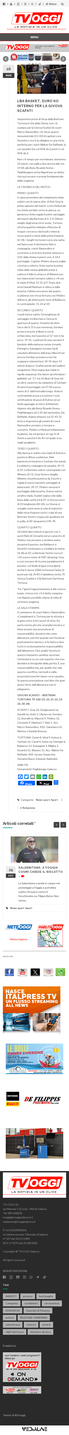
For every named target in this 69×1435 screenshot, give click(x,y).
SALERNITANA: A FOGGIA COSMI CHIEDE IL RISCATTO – (40, 872)
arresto (28, 1296)
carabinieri (31, 1303)
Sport (54, 799)
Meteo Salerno (19, 939)
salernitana (12, 1324)
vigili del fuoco (14, 1331)
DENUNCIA (12, 1310)
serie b (46, 1324)
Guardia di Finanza (38, 1310)
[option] (34, 57)
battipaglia (46, 1296)
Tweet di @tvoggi (14, 1415)
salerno (31, 1324)
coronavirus (51, 1303)
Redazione (28, 807)
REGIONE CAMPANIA (33, 1317)
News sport (43, 799)
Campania (11, 1303)
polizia (9, 1317)
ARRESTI (10, 1296)
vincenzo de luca (40, 1331)
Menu (53, 4)
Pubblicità (9, 1345)
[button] (6, 59)
